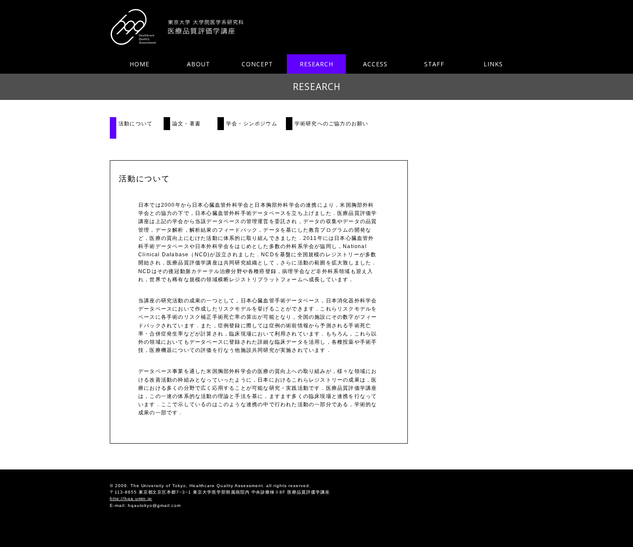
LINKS (493, 64)
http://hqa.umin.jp (131, 498)
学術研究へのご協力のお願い (332, 124)
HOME (139, 64)
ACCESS (375, 64)
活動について (135, 124)
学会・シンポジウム (251, 124)
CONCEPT (257, 64)
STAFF (434, 64)
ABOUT (198, 64)
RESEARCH (316, 64)
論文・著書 (186, 124)
